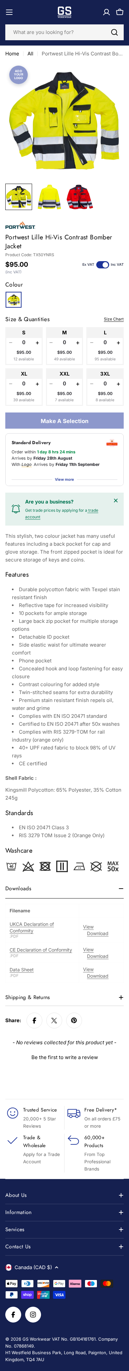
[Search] (114, 32)
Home (12, 53)
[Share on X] (54, 1020)
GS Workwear (36, 1339)
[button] (64, 1056)
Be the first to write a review (64, 1057)
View (88, 926)
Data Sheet (22, 969)
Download (97, 933)
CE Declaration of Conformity (41, 950)
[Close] (115, 500)
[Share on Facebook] (34, 1020)
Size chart (114, 319)
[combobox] (64, 32)
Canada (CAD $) (33, 1267)
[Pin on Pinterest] (74, 1020)
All (30, 53)
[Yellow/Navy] (13, 299)
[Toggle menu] (9, 12)
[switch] (102, 264)
